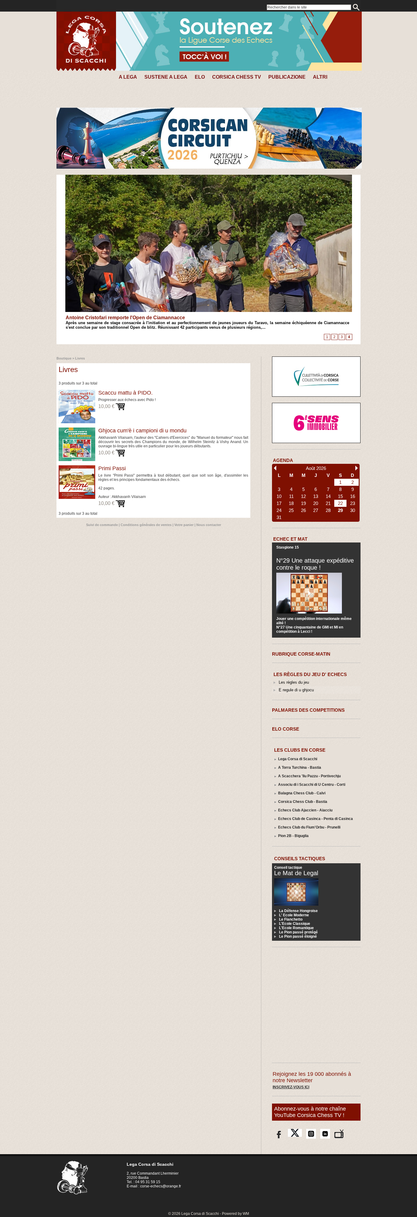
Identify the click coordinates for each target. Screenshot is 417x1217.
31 (279, 517)
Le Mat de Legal (296, 873)
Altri (320, 77)
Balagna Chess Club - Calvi (301, 793)
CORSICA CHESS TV (236, 77)
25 (291, 510)
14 (328, 496)
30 (352, 510)
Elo (200, 77)
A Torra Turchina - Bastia (299, 767)
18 (291, 503)
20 (315, 503)
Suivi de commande (102, 525)
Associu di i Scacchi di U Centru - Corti (311, 784)
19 (303, 503)
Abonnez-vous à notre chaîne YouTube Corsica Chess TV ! (310, 1112)
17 (279, 503)
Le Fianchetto (291, 919)
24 (279, 510)
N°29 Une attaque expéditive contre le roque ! (315, 564)
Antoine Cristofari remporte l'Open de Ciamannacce (125, 317)
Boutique (63, 358)
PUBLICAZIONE (287, 77)
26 (303, 510)
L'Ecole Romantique (296, 928)
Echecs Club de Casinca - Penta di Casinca (315, 819)
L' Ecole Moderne (294, 915)
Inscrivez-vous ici (291, 1087)
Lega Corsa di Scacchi (297, 759)
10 (279, 496)
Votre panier (184, 525)
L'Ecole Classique (294, 924)
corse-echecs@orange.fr (160, 1186)
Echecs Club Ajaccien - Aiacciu (305, 810)
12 (303, 496)
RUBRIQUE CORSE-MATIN (301, 654)
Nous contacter (208, 525)
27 (315, 510)
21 (328, 503)
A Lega (128, 77)
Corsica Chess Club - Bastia (302, 802)
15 (340, 496)
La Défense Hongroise (298, 911)
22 (340, 503)
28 (328, 510)
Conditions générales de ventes (146, 525)
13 (315, 496)
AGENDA (283, 460)
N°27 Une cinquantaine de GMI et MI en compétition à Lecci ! (309, 629)
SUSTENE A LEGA (165, 77)
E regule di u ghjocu (296, 690)
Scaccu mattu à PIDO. (125, 393)
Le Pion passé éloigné (298, 936)
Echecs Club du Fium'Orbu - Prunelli (309, 827)
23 (352, 503)
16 (352, 496)
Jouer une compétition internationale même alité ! (314, 621)
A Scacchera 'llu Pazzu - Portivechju (309, 776)
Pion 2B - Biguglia (293, 836)
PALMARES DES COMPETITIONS (308, 710)
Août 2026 (316, 468)
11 (291, 496)
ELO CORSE (285, 729)
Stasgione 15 (287, 547)
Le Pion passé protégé (298, 932)
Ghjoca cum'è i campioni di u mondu (142, 431)
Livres (80, 358)
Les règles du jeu (294, 682)
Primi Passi (112, 468)
